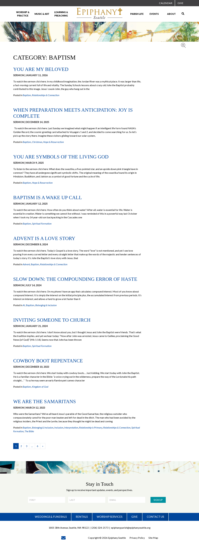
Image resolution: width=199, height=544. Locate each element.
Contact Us (155, 516)
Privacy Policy (137, 537)
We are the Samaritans (44, 401)
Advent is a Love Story (44, 238)
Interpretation (71, 427)
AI (24, 305)
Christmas (37, 141)
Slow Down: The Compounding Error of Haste (75, 279)
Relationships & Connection (45, 95)
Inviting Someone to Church (51, 320)
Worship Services (109, 516)
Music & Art (42, 14)
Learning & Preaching (61, 14)
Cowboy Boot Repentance (48, 360)
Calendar (165, 3)
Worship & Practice (22, 14)
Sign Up (158, 499)
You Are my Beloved (40, 69)
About (171, 14)
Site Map (153, 537)
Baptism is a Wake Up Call (47, 197)
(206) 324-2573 (99, 527)
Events (154, 14)
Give (180, 3)
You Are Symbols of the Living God (61, 157)
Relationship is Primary (90, 427)
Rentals (82, 516)
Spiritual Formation (41, 223)
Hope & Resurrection (53, 141)
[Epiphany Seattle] (99, 14)
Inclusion (58, 427)
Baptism (27, 95)
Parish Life (137, 14)
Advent (26, 264)
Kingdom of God (40, 386)
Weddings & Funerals (51, 516)
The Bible (29, 431)
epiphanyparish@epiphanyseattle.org (130, 527)
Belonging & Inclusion (46, 305)
